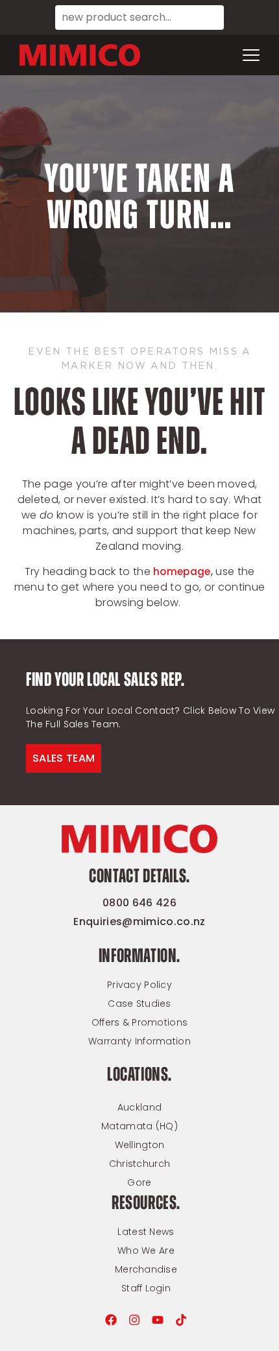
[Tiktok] (181, 1320)
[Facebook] (111, 1320)
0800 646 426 (139, 902)
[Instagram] (134, 1320)
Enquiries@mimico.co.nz (139, 921)
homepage (181, 571)
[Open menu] (251, 55)
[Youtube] (157, 1320)
